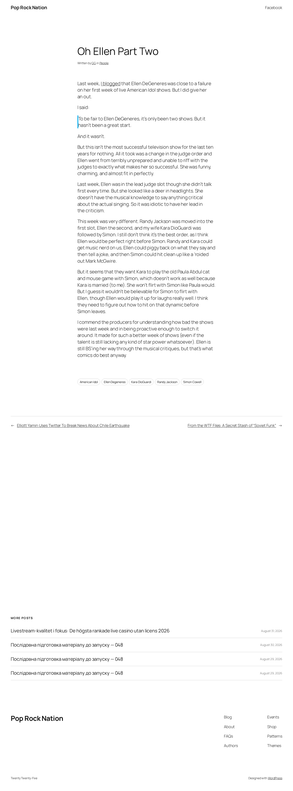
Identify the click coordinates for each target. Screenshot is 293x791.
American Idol (89, 382)
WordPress (275, 778)
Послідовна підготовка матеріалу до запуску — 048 (67, 645)
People (104, 63)
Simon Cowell (192, 382)
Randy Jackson (167, 382)
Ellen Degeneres (114, 382)
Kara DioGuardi (141, 382)
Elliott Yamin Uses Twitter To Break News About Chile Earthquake (73, 425)
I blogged (110, 83)
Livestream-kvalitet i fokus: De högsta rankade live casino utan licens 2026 (90, 630)
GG (94, 63)
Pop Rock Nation (29, 7)
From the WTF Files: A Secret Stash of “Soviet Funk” (232, 425)
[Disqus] (146, 507)
